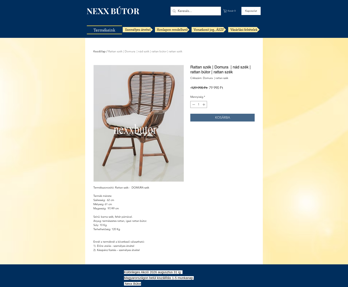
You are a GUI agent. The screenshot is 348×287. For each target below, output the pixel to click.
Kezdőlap (99, 51)
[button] (230, 10)
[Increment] (204, 104)
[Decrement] (193, 104)
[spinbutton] (199, 104)
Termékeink (104, 30)
